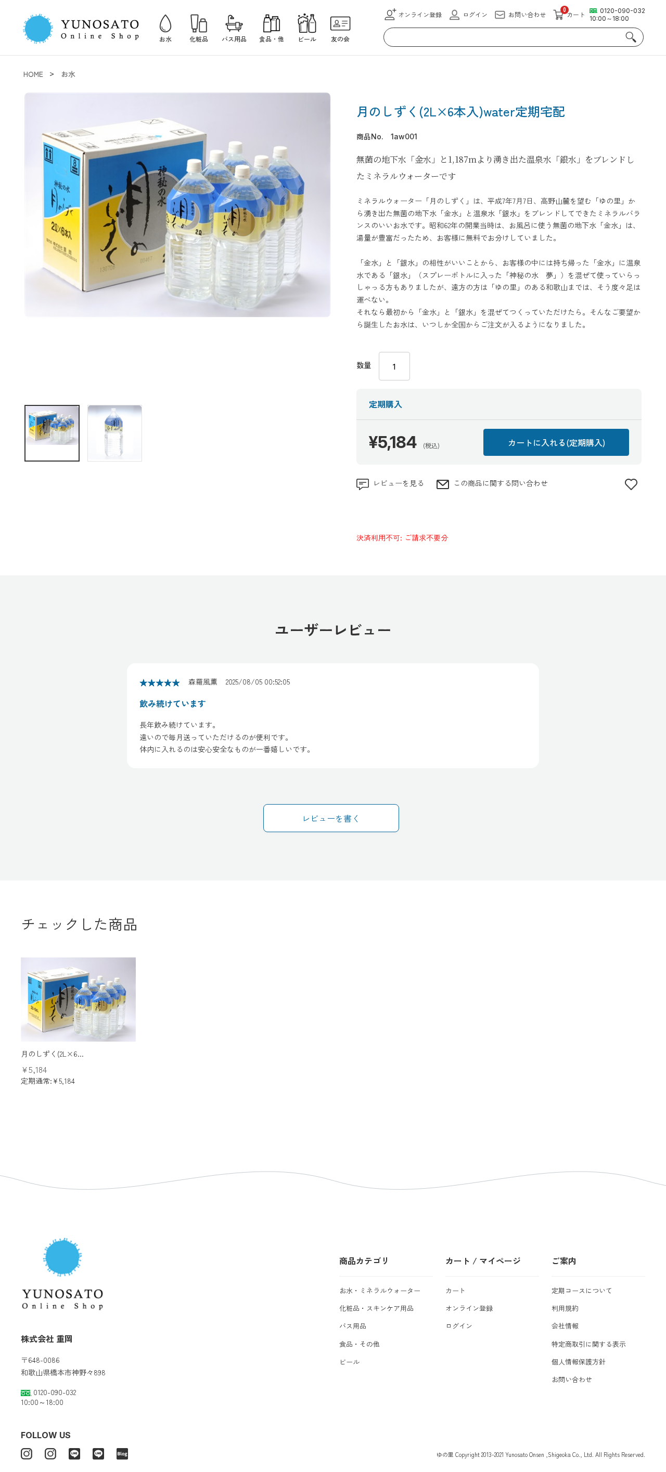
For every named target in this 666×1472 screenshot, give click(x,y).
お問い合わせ (527, 14)
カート (455, 1290)
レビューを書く (331, 818)
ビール (307, 38)
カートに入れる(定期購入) (556, 442)
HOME (33, 74)
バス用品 (234, 38)
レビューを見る (398, 483)
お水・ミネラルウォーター (379, 1290)
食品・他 (271, 38)
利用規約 (565, 1308)
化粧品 (198, 38)
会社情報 (565, 1326)
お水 (165, 38)
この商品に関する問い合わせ (500, 483)
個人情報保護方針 (579, 1361)
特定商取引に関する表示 (589, 1344)
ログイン (458, 1326)
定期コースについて (582, 1290)
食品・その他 (359, 1344)
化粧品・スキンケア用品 (376, 1308)
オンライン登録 (469, 1308)
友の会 (340, 38)
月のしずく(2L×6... (52, 1053)
